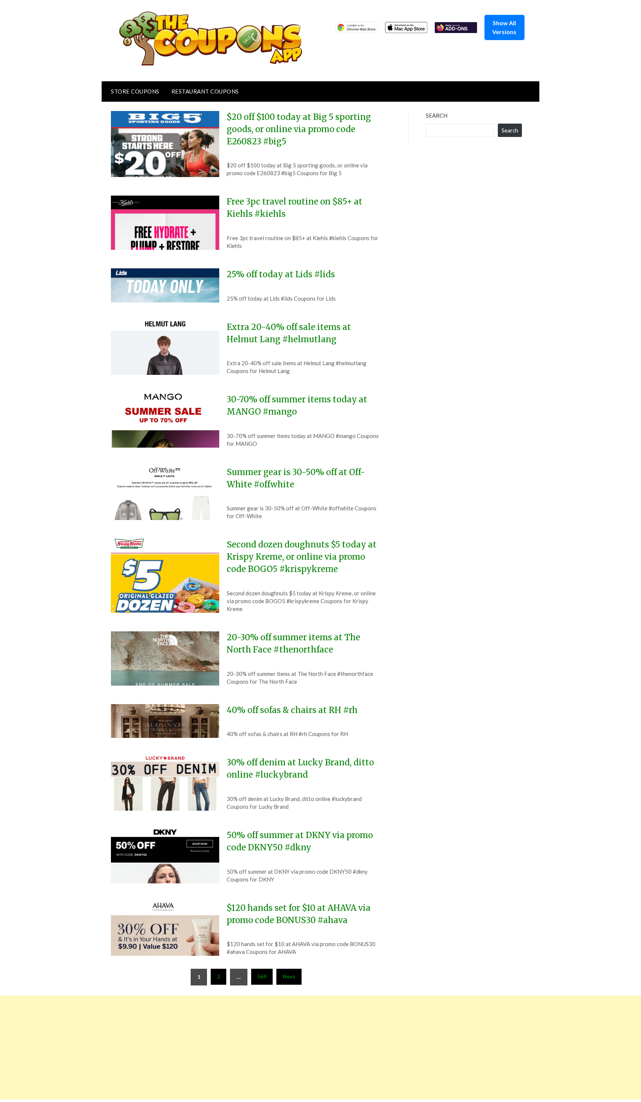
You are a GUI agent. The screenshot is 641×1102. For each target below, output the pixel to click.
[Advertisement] (222, 1047)
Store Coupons (135, 91)
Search (436, 115)
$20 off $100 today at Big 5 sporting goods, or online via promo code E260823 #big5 (299, 129)
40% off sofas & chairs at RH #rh (292, 710)
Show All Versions (504, 27)
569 (261, 976)
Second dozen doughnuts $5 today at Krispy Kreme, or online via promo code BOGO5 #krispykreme (302, 556)
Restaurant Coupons (205, 91)
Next (289, 976)
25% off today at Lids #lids (281, 274)
